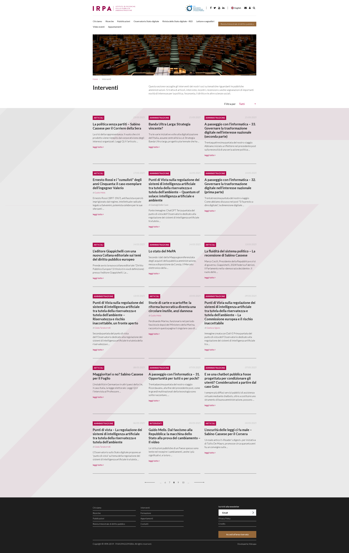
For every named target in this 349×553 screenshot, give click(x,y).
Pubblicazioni (123, 21)
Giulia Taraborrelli (102, 328)
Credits (221, 524)
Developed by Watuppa (246, 544)
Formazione (146, 513)
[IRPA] (115, 8)
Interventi (145, 507)
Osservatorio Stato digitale (146, 21)
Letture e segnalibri (205, 21)
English (237, 8)
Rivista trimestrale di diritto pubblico (237, 24)
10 (183, 482)
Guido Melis (100, 192)
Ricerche (110, 21)
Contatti (144, 524)
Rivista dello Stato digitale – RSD (177, 21)
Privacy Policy (224, 518)
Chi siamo (97, 21)
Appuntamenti (114, 26)
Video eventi (99, 26)
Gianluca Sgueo (213, 328)
